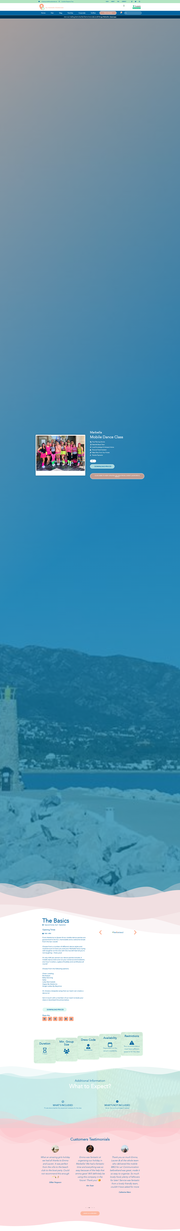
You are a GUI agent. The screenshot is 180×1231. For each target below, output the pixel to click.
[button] (44, 1019)
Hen (52, 13)
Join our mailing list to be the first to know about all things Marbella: (90, 17)
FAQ (118, 1)
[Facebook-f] (131, 1)
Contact (124, 1)
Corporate (82, 13)
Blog (107, 1)
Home (43, 13)
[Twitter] (135, 1)
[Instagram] (139, 1)
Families (70, 13)
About (112, 1)
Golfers (93, 13)
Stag (60, 13)
